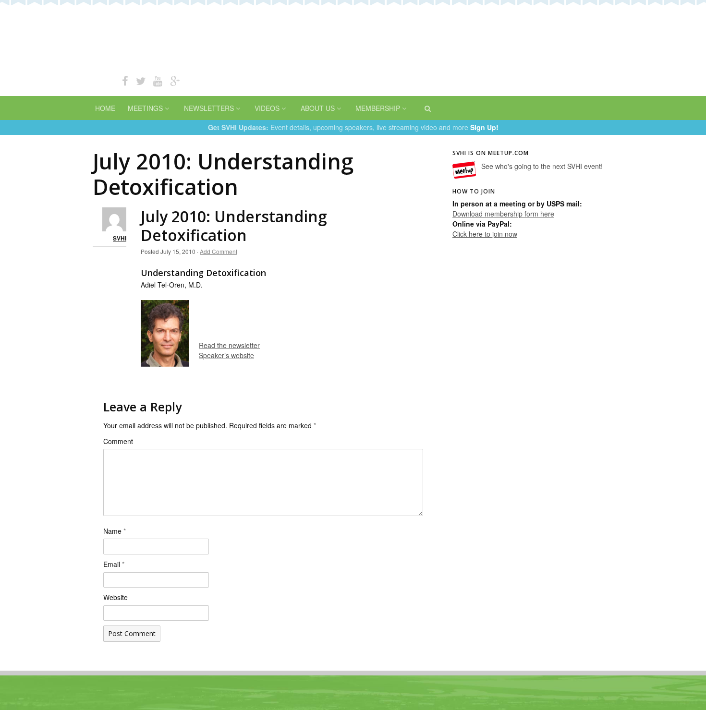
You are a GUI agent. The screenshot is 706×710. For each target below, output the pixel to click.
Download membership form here (503, 213)
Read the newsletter (229, 345)
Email (113, 564)
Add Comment (218, 251)
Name (114, 531)
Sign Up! (484, 127)
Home (105, 108)
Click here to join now (484, 234)
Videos (267, 108)
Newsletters (209, 108)
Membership (377, 108)
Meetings (145, 108)
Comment (118, 441)
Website (115, 597)
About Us (318, 108)
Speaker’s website (226, 355)
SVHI (119, 238)
